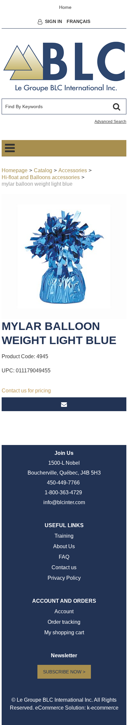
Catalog (43, 170)
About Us (64, 546)
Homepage (15, 170)
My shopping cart (64, 632)
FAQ (64, 557)
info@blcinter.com (64, 502)
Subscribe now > (64, 671)
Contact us (64, 567)
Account (64, 611)
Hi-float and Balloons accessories (41, 177)
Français (78, 21)
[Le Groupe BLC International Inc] (64, 67)
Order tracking (64, 622)
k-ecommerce (102, 708)
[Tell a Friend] (64, 404)
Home (65, 7)
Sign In (53, 21)
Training (64, 536)
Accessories (72, 170)
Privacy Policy (64, 578)
